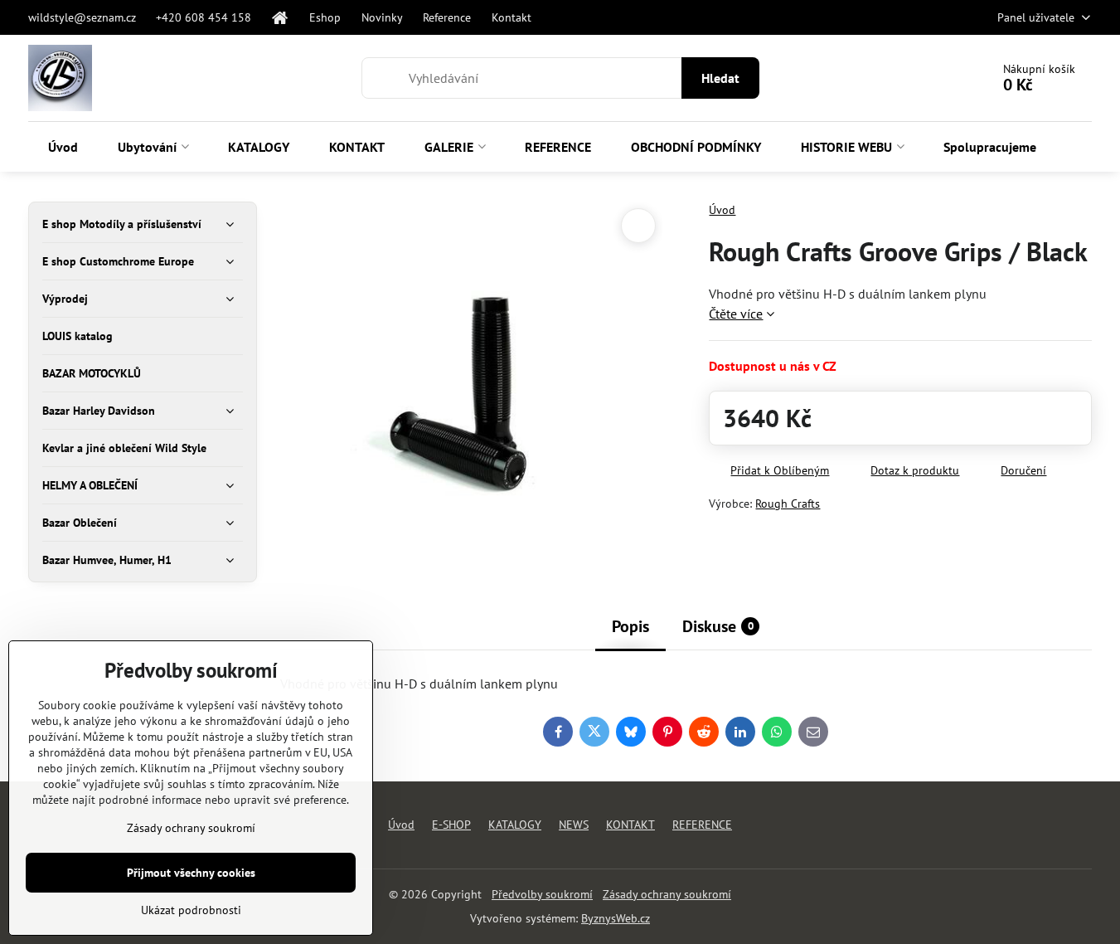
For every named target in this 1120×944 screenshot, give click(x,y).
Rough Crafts (787, 503)
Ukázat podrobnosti (191, 910)
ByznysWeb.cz (615, 918)
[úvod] (281, 17)
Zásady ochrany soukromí (667, 894)
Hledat (720, 78)
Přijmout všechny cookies (191, 872)
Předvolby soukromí (542, 894)
